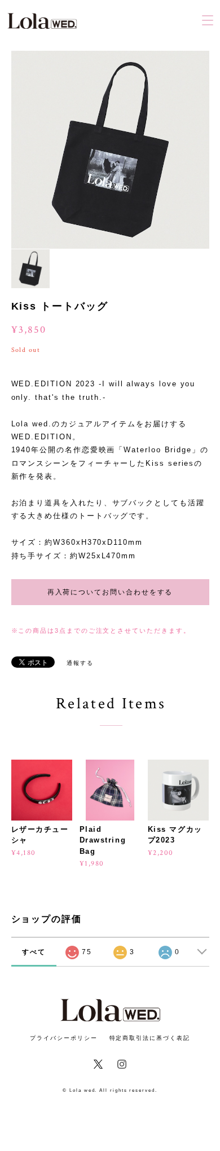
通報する (80, 663)
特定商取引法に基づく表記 (149, 1038)
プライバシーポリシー (63, 1038)
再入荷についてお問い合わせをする (110, 592)
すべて (34, 952)
